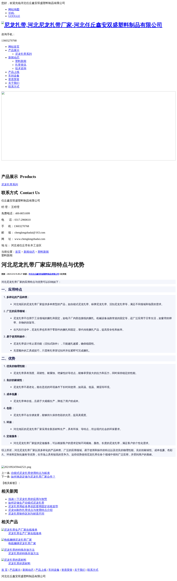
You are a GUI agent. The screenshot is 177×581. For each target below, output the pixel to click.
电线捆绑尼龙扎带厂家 (22, 543)
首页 (18, 251)
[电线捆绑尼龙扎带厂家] (16, 539)
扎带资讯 (20, 64)
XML (11, 12)
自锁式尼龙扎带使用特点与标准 (30, 473)
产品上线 (13, 72)
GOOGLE (14, 16)
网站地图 (13, 9)
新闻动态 (13, 57)
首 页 (4, 569)
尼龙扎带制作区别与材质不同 (26, 513)
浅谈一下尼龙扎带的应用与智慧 (27, 499)
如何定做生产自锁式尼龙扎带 (26, 502)
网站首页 (13, 46)
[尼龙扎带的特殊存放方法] (18, 549)
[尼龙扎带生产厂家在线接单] (19, 529)
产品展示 (13, 50)
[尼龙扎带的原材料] (13, 559)
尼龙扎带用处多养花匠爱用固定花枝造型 (33, 506)
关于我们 (13, 82)
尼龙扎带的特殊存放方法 (23, 553)
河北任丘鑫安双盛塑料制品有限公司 (44, 274)
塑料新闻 (20, 61)
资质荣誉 (13, 79)
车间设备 (13, 75)
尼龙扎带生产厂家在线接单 (24, 533)
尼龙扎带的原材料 (19, 563)
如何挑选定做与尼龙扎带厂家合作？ (33, 476)
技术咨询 (20, 68)
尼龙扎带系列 (23, 53)
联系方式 (13, 86)
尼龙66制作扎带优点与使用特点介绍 (30, 510)
